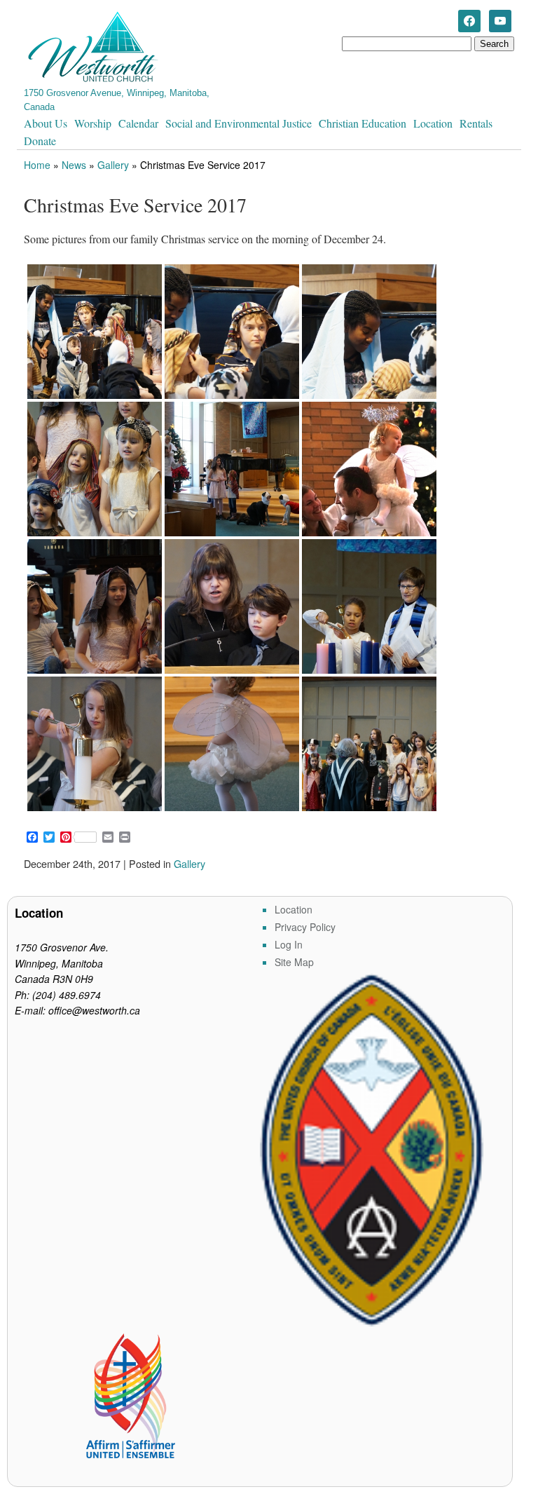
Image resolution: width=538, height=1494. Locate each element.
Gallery (113, 165)
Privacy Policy (305, 927)
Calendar (138, 123)
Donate (40, 140)
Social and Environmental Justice (238, 123)
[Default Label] (500, 20)
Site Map (294, 962)
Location (433, 123)
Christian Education (362, 123)
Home (37, 165)
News (74, 165)
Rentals (476, 123)
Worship (92, 123)
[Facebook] (469, 20)
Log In (289, 944)
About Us (45, 123)
